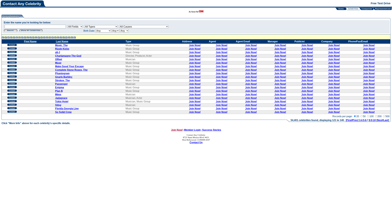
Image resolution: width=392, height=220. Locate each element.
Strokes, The (62, 80)
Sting (58, 105)
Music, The (61, 45)
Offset (58, 59)
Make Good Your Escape (69, 66)
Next (380, 120)
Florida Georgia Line (67, 108)
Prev (355, 120)
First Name (30, 41)
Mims (58, 94)
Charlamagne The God (68, 56)
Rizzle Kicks (62, 49)
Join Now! (195, 45)
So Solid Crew (63, 112)
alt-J (57, 52)
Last (385, 120)
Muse (58, 63)
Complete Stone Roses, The (71, 70)
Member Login (192, 130)
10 (374, 120)
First (349, 120)
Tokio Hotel (61, 101)
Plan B (59, 91)
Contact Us (196, 142)
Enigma (59, 87)
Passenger (61, 84)
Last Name (62, 41)
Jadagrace (61, 98)
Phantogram (62, 73)
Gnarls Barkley (64, 77)
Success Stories (211, 130)
